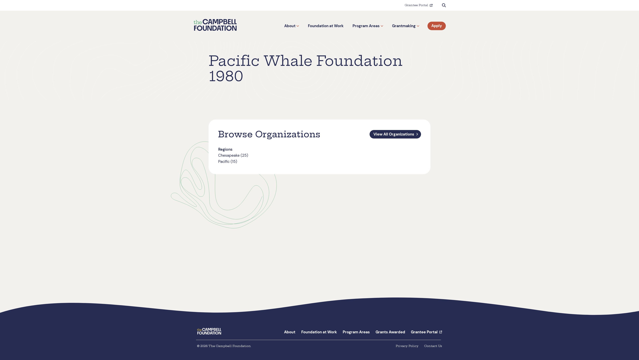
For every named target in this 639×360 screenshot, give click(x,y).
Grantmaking (404, 25)
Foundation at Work (326, 25)
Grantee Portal (416, 5)
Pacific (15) (227, 161)
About (290, 25)
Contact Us (433, 346)
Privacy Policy (407, 346)
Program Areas (366, 25)
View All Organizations (393, 134)
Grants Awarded (390, 332)
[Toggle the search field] (444, 5)
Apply (436, 26)
